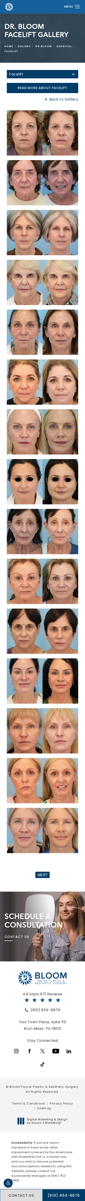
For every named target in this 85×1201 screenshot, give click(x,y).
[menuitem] (16, 1051)
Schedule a (34, 920)
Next (42, 875)
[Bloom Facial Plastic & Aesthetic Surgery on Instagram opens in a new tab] (16, 1051)
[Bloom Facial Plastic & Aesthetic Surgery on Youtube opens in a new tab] (55, 1051)
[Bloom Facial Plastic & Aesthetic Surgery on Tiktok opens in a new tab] (42, 1064)
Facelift (11, 51)
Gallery (24, 46)
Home (9, 46)
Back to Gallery (63, 99)
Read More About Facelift (42, 88)
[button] (8, 1183)
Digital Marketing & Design (47, 1121)
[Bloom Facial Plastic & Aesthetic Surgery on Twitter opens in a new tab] (42, 1051)
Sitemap (44, 1108)
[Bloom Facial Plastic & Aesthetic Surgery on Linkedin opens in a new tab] (68, 1051)
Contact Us (17, 936)
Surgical (64, 46)
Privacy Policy (61, 1103)
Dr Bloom (44, 46)
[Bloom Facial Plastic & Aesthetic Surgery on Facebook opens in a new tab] (29, 1051)
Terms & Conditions (28, 1103)
